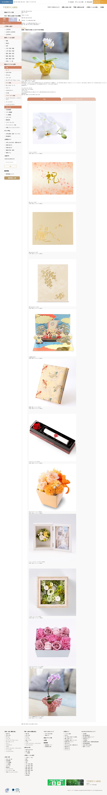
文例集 (102, 7)
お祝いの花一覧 (9, 759)
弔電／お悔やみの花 (79, 7)
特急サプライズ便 (9, 12)
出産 (7, 46)
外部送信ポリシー (86, 738)
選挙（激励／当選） (10, 58)
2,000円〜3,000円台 (10, 32)
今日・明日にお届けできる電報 (12, 16)
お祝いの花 (8, 107)
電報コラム (8, 152)
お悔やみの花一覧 (28, 749)
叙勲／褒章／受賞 (10, 53)
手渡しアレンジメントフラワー (13, 127)
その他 (7, 93)
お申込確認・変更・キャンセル (13, 133)
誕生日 (7, 43)
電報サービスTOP (24, 12)
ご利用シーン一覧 (28, 757)
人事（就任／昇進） (10, 51)
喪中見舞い (27, 775)
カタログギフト (9, 90)
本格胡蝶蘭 (8, 109)
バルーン (8, 88)
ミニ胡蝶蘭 (8, 114)
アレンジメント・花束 (11, 125)
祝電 (7, 67)
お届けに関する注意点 (87, 745)
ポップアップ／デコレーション (13, 80)
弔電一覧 (27, 733)
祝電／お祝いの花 (66, 7)
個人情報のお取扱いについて (88, 737)
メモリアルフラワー (29, 745)
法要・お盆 (27, 773)
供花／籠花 (27, 751)
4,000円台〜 (9, 34)
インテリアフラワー (10, 104)
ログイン (98, 2)
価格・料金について (68, 738)
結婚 (7, 40)
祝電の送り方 (9, 145)
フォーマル (8, 77)
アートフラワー (9, 102)
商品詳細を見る (24, 85)
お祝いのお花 (79, 99)
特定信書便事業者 (86, 743)
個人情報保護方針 (86, 735)
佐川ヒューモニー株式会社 (91, 784)
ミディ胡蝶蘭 (9, 112)
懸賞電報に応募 (12, 178)
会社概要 (84, 733)
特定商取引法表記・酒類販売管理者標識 (91, 741)
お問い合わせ (67, 743)
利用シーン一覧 (9, 61)
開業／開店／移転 (10, 56)
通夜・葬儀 (27, 772)
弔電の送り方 (9, 147)
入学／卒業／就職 (10, 48)
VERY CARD (8, 72)
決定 (10, 166)
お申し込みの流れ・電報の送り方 (13, 142)
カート (104, 2)
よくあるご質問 (68, 733)
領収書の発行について (69, 741)
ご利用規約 (85, 740)
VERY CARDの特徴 (48, 733)
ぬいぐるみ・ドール (10, 85)
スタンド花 (8, 117)
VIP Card (8, 75)
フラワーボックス (10, 122)
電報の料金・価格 (10, 150)
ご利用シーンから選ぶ (25, 15)
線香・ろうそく (28, 740)
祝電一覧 (7, 733)
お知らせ (66, 735)
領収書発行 (8, 136)
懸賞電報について (10, 174)
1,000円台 (8, 29)
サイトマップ (67, 749)
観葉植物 (8, 120)
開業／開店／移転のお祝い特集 (27, 17)
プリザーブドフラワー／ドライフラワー (13, 98)
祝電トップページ (6, 23)
